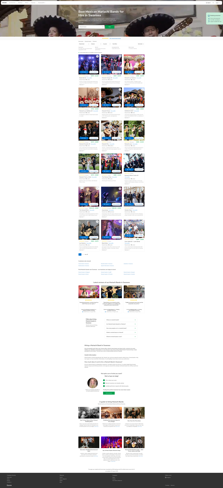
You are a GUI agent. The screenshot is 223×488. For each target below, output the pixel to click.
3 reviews (131, 239)
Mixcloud (172, 485)
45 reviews (109, 76)
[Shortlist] (213, 3)
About (113, 477)
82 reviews (87, 76)
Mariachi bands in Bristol (83, 274)
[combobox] (84, 44)
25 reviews (87, 109)
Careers (114, 479)
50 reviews (109, 142)
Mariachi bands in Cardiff (106, 272)
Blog (61, 482)
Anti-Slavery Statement (117, 480)
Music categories (63, 479)
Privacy (8, 480)
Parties (26, 2)
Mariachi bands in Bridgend (84, 272)
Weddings (20, 2)
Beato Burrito (111, 309)
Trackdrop (167, 485)
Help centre (9, 477)
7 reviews (109, 175)
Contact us (9, 482)
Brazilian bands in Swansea (106, 263)
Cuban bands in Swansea (83, 263)
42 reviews (132, 109)
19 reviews (109, 208)
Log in (217, 2)
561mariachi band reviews (115, 38)
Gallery (61, 480)
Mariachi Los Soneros (90, 309)
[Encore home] (4, 2)
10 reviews (87, 241)
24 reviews (109, 109)
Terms (8, 479)
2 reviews (86, 208)
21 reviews (87, 175)
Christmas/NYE (41, 2)
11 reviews (109, 241)
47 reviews (132, 76)
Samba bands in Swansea (83, 265)
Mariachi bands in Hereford (129, 274)
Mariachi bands (88, 41)
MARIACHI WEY (133, 309)
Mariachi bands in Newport (129, 272)
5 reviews (131, 208)
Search (208, 2)
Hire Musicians (12, 2)
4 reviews (131, 173)
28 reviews (132, 142)
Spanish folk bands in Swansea (107, 265)
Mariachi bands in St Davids (106, 274)
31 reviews (87, 142)
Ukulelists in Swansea (128, 263)
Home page (80, 41)
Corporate (33, 2)
